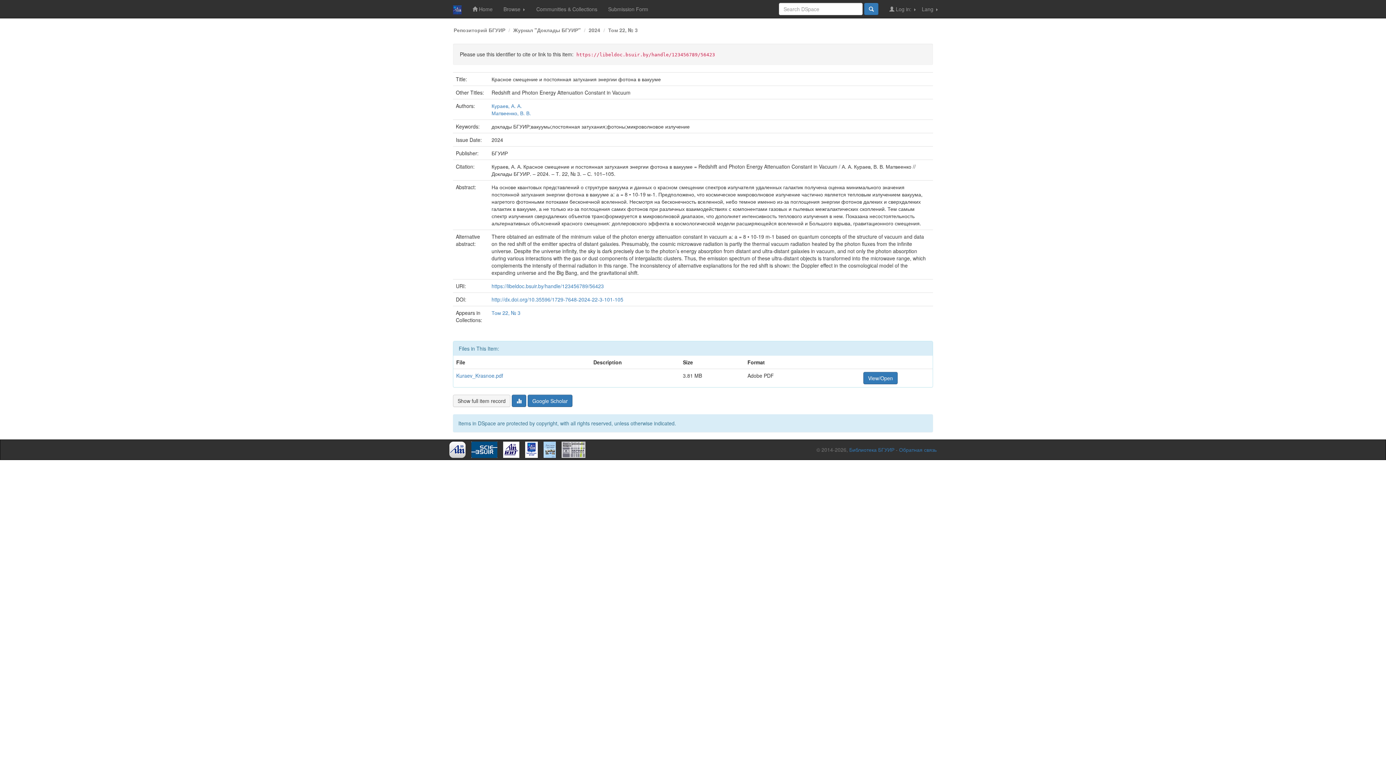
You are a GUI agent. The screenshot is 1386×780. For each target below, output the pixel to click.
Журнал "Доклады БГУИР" (547, 30)
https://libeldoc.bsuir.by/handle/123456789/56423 (548, 286)
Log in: (903, 9)
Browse (513, 9)
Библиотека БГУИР (871, 449)
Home (485, 9)
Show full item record (482, 400)
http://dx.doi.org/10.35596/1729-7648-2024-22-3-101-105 (557, 299)
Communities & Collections (566, 9)
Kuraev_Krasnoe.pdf (479, 375)
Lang (928, 9)
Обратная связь (918, 449)
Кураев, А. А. (507, 105)
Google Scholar (550, 400)
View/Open (880, 378)
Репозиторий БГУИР (479, 30)
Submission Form (628, 9)
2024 (594, 30)
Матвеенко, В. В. (511, 113)
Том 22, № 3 (623, 30)
